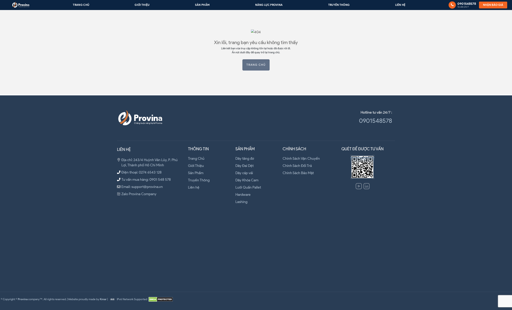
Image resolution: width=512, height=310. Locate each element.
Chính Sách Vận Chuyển (301, 158)
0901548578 (375, 120)
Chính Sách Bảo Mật (298, 173)
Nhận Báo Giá (493, 4)
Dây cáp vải (244, 173)
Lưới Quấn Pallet (248, 187)
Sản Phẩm (202, 4)
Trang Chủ (81, 4)
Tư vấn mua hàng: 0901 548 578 (146, 179)
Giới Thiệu (142, 4)
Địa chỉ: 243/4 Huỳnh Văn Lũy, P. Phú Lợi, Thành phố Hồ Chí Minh (149, 162)
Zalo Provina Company (138, 194)
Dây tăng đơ (244, 158)
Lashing (241, 202)
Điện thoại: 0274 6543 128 (141, 172)
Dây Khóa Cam (246, 180)
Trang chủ (256, 65)
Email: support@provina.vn (142, 187)
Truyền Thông (339, 4)
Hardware (243, 194)
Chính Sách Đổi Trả (297, 166)
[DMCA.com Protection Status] (161, 299)
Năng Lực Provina (269, 4)
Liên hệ (400, 4)
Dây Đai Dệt (244, 166)
